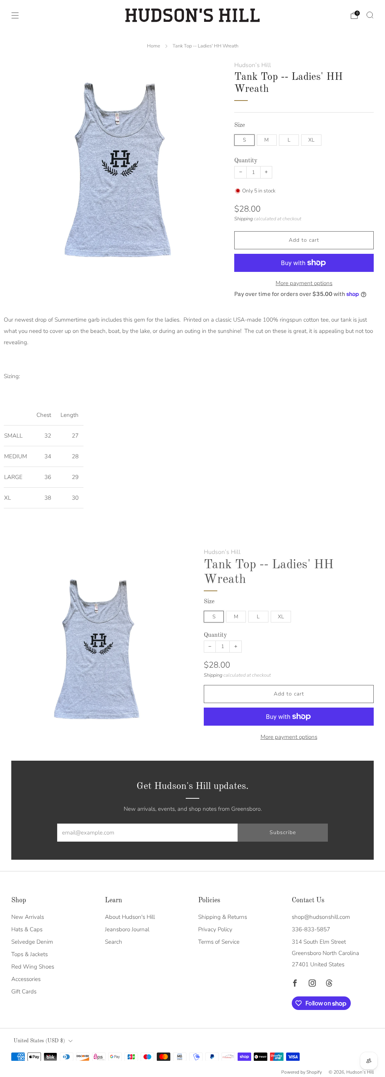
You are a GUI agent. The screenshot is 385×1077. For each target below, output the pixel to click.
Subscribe (283, 832)
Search (113, 942)
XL (311, 139)
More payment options (304, 283)
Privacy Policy (215, 929)
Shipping (243, 218)
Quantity (246, 161)
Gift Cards (23, 991)
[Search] (370, 15)
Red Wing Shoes (32, 966)
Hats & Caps (26, 929)
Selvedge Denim (32, 942)
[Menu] (15, 15)
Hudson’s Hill (252, 65)
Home (153, 46)
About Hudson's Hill (130, 917)
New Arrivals (27, 917)
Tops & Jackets (29, 954)
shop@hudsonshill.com (321, 917)
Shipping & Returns (222, 917)
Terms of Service (218, 942)
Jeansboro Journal (127, 929)
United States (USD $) (39, 1041)
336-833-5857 (311, 929)
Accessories (26, 979)
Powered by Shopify (301, 1072)
